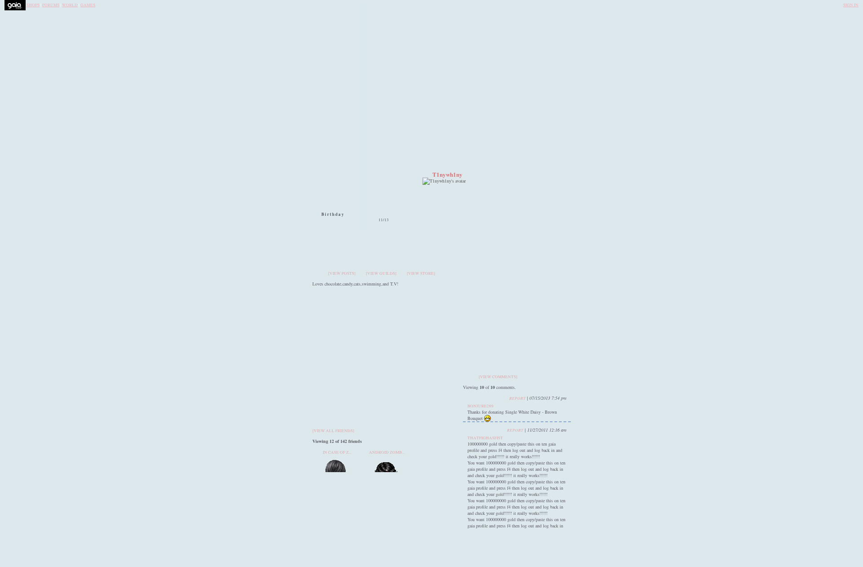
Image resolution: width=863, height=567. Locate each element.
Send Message (534, 189)
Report (517, 398)
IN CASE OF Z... (337, 452)
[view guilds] (381, 273)
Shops (33, 5)
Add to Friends (534, 223)
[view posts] (342, 273)
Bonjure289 (480, 406)
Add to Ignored (534, 243)
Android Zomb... (387, 452)
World (70, 5)
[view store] (421, 273)
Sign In (851, 5)
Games (87, 5)
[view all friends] (333, 430)
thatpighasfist (485, 438)
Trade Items (534, 206)
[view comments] (498, 376)
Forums (50, 5)
